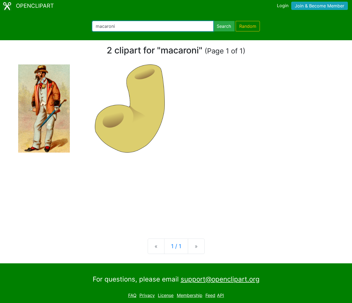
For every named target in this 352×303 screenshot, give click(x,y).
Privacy (147, 295)
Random (247, 26)
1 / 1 (176, 246)
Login (282, 5)
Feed (210, 295)
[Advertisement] (176, 191)
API (220, 295)
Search (224, 26)
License (166, 295)
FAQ (132, 295)
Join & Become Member (319, 6)
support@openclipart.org (220, 279)
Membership (189, 295)
